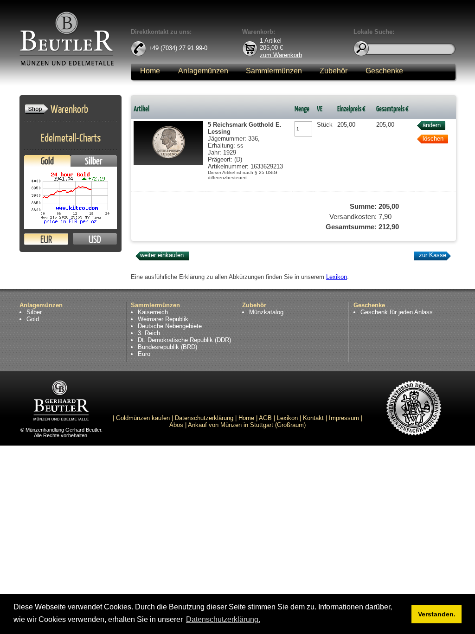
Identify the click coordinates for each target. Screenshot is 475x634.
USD (95, 239)
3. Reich (149, 333)
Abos (176, 424)
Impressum (344, 417)
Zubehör (333, 71)
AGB (265, 417)
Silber (94, 161)
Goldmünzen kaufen (143, 417)
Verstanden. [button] (437, 614)
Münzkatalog (266, 312)
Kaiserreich (153, 312)
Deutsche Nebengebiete (170, 326)
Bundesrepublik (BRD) (167, 346)
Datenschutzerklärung (204, 417)
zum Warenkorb (281, 55)
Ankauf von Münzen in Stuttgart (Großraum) (247, 424)
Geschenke (384, 71)
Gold (47, 161)
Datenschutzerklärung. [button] (223, 619)
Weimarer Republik (163, 319)
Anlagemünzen (203, 71)
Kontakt (313, 417)
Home (150, 71)
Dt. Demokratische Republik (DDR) (184, 339)
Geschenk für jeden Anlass (396, 312)
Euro (144, 353)
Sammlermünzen (274, 71)
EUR (46, 239)
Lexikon (336, 276)
